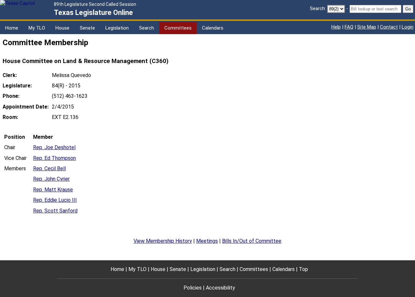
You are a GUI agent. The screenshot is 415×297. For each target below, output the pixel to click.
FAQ (349, 27)
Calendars (212, 28)
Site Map (366, 27)
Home (11, 28)
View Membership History (163, 241)
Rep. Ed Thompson (54, 158)
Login (407, 27)
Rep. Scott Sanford (55, 211)
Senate (87, 28)
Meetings (207, 241)
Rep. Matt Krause (53, 190)
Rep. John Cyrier (51, 179)
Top (303, 269)
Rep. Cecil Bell (49, 168)
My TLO (37, 28)
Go (408, 8)
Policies (193, 288)
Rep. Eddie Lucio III (55, 200)
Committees (178, 28)
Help (336, 27)
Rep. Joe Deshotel (54, 147)
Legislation (117, 28)
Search (146, 28)
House (62, 28)
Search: (318, 8)
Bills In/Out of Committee (251, 241)
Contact (389, 27)
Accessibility (220, 288)
